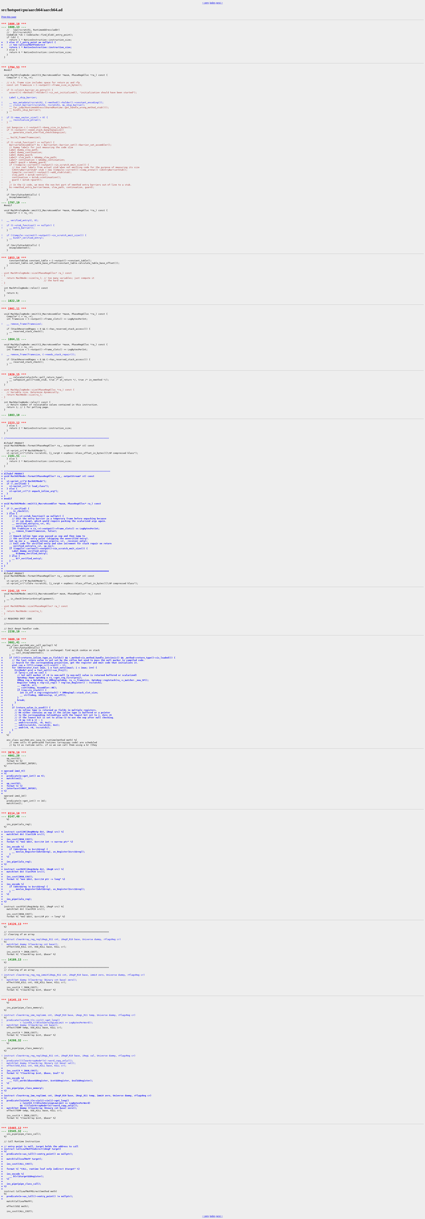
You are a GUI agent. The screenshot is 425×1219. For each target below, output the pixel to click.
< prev (205, 2)
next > (219, 2)
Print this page (8, 16)
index (212, 2)
